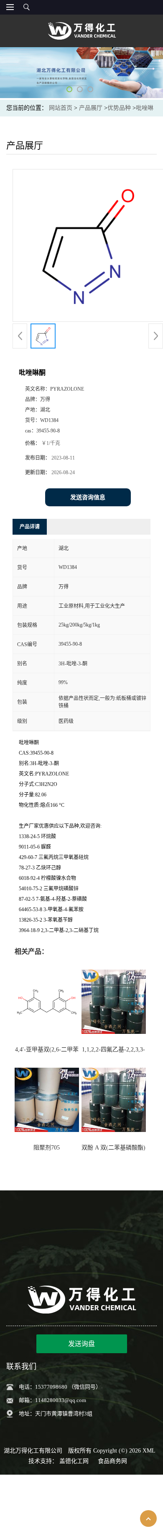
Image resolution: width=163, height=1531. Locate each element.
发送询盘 (81, 1343)
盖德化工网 (74, 1461)
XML (149, 1451)
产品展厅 (90, 108)
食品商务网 (112, 1461)
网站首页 (60, 108)
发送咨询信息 (87, 497)
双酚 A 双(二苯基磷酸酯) (113, 1147)
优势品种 (119, 108)
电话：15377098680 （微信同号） (60, 1387)
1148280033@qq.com (60, 1400)
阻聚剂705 (46, 1147)
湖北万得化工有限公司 (33, 1451)
